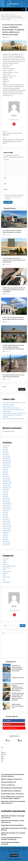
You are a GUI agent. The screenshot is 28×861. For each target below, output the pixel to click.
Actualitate (5, 559)
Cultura (5, 560)
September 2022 (7, 530)
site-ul (13, 88)
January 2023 (6, 523)
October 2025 (6, 463)
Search (4, 386)
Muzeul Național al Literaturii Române (11, 788)
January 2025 (6, 480)
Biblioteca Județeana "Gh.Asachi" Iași (11, 779)
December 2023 (7, 503)
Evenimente (6, 564)
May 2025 (5, 472)
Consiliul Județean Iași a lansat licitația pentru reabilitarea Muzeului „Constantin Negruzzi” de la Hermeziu (14, 334)
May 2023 (5, 516)
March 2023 (6, 519)
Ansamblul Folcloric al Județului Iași (11, 791)
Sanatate (5, 573)
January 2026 (6, 458)
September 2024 (7, 487)
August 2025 (6, 467)
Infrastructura (6, 568)
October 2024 (6, 485)
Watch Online (26, 9)
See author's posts (14, 119)
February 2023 (6, 521)
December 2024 (7, 481)
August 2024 (6, 489)
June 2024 (5, 492)
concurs (17, 56)
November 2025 (7, 462)
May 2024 (5, 494)
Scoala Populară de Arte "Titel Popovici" (12, 793)
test (4, 578)
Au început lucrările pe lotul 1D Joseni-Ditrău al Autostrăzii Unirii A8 (14, 363)
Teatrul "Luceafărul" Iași (8, 785)
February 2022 (6, 543)
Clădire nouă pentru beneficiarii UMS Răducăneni (12, 133)
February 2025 (6, 478)
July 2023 (5, 512)
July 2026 (5, 447)
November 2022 (7, 526)
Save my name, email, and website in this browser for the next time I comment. (14, 197)
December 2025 (7, 460)
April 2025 (5, 474)
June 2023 (5, 514)
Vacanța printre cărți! (8, 406)
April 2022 (5, 539)
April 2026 (5, 453)
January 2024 (6, 501)
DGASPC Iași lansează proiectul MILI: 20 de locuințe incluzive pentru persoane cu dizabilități (14, 276)
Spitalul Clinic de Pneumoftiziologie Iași (12, 825)
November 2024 (7, 483)
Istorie (4, 569)
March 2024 (6, 498)
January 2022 (6, 544)
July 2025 (5, 469)
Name (5, 178)
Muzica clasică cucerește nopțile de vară (13, 418)
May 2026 (5, 451)
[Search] (22, 9)
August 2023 (6, 510)
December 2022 (7, 525)
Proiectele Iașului (7, 571)
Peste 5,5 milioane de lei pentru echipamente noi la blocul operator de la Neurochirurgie (14, 247)
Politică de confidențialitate (14, 859)
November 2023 (7, 505)
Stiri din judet (6, 577)
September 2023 (7, 508)
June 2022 (5, 535)
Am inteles (14, 855)
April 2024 (5, 496)
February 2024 (6, 499)
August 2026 (6, 445)
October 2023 (6, 507)
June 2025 (5, 471)
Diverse (5, 562)
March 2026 (6, 454)
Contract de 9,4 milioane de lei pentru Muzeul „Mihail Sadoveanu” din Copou (14, 306)
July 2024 (5, 490)
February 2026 (6, 456)
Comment (6, 159)
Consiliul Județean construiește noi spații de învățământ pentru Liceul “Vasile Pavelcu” (13, 140)
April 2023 (5, 517)
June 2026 (5, 449)
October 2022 (6, 528)
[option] (14, 668)
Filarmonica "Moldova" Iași (8, 782)
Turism (4, 580)
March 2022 (6, 541)
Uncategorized (6, 582)
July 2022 (5, 534)
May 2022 (5, 537)
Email (5, 183)
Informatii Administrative (9, 566)
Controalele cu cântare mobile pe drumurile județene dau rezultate (14, 219)
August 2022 (6, 532)
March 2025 (6, 476)
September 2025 (7, 465)
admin (3, 37)
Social (4, 575)
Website (5, 189)
